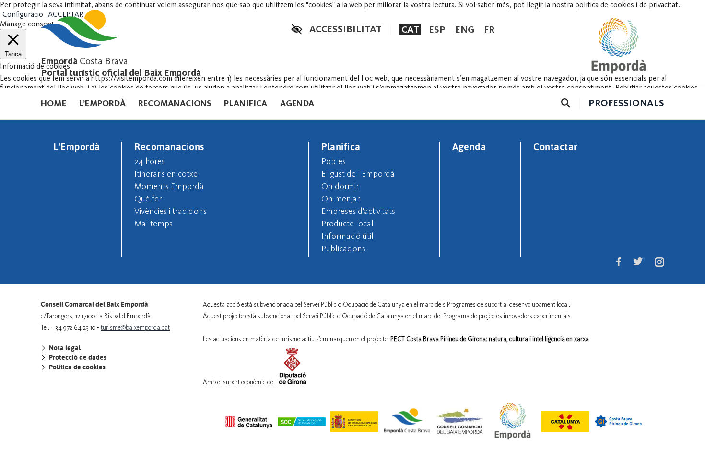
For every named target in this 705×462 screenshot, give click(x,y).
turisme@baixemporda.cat (135, 327)
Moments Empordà (169, 186)
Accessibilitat (345, 29)
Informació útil (347, 236)
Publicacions (343, 248)
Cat (410, 29)
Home (53, 103)
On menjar (340, 198)
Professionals (626, 102)
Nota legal (64, 348)
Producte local (347, 223)
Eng (464, 29)
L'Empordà (76, 146)
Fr (489, 29)
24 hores (149, 161)
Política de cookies (76, 367)
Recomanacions (175, 103)
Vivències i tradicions (170, 211)
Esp (437, 29)
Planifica (246, 103)
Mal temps (153, 223)
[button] (566, 103)
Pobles (333, 161)
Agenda (297, 103)
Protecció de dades (76, 357)
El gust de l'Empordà (358, 174)
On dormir (340, 186)
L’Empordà (102, 103)
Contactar (555, 146)
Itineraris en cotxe (166, 174)
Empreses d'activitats (358, 211)
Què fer (148, 198)
